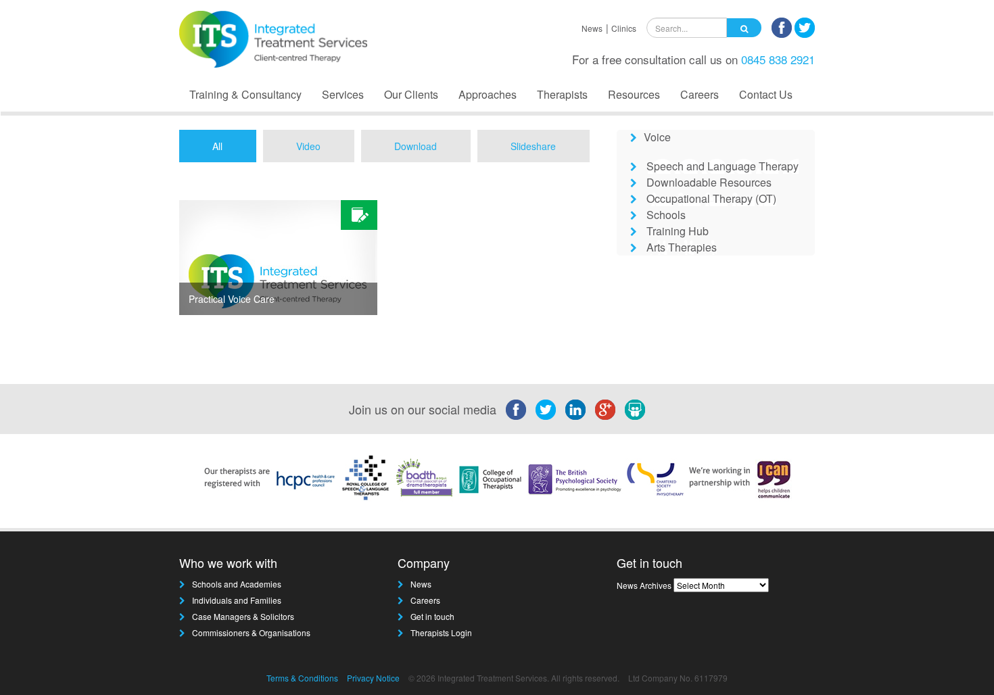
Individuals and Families (236, 600)
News (592, 28)
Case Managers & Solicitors (243, 616)
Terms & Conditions (302, 678)
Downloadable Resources (709, 182)
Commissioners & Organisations (251, 632)
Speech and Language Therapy (722, 166)
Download (415, 146)
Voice (657, 137)
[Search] (744, 27)
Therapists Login (441, 632)
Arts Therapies (681, 247)
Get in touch (432, 616)
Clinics (623, 28)
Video (308, 146)
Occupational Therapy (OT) (711, 198)
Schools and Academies (236, 584)
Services (343, 94)
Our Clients (411, 94)
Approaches (487, 94)
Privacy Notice (373, 678)
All (217, 146)
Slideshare (533, 146)
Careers (699, 94)
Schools (666, 214)
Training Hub (677, 231)
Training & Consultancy (245, 94)
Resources (634, 94)
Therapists (562, 94)
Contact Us (765, 94)
